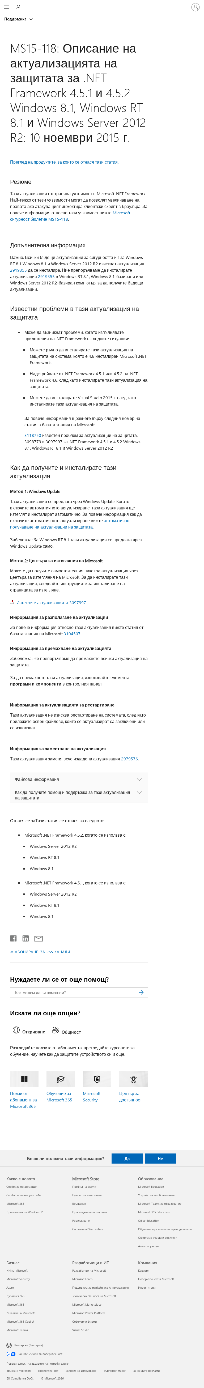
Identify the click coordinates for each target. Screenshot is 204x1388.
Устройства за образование (156, 1195)
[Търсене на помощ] (18, 7)
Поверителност (48, 1371)
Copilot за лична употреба (23, 1195)
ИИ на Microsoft (17, 1270)
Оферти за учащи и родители (157, 1238)
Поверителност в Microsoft (156, 1279)
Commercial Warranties (87, 1229)
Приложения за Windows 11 (25, 1212)
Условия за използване (81, 1371)
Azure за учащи (148, 1246)
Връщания (79, 1204)
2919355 (18, 270)
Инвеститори (146, 1287)
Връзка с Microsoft (18, 1371)
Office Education (148, 1221)
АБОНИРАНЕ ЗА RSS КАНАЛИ (42, 952)
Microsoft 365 (15, 1204)
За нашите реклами (146, 1371)
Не (160, 1158)
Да (127, 1158)
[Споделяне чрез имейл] (36, 937)
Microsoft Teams (17, 1330)
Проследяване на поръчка (90, 1212)
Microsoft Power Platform (88, 1313)
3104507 (72, 633)
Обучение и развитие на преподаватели (165, 1229)
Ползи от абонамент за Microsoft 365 (23, 1100)
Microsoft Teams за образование (159, 1204)
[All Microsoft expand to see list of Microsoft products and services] (6, 7)
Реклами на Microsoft (20, 1313)
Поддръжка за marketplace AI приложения (100, 1287)
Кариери (143, 1270)
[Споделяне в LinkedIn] (23, 937)
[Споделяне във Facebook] (14, 937)
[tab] (30, 1031)
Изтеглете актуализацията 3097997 (51, 602)
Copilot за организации (21, 1187)
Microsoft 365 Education (153, 1212)
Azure (10, 1287)
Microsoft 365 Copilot (20, 1321)
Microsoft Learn (82, 1279)
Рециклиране (81, 1221)
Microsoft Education (151, 1187)
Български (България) (28, 1345)
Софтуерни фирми (84, 1321)
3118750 (32, 435)
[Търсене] (141, 992)
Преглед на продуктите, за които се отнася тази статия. (64, 162)
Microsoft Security (18, 1279)
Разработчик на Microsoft (89, 1270)
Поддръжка (16, 19)
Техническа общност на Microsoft (94, 1296)
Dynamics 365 (15, 1296)
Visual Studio (80, 1330)
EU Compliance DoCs (20, 1378)
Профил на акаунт (84, 1187)
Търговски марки (115, 1371)
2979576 (129, 758)
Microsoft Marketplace (86, 1304)
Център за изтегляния (87, 1195)
